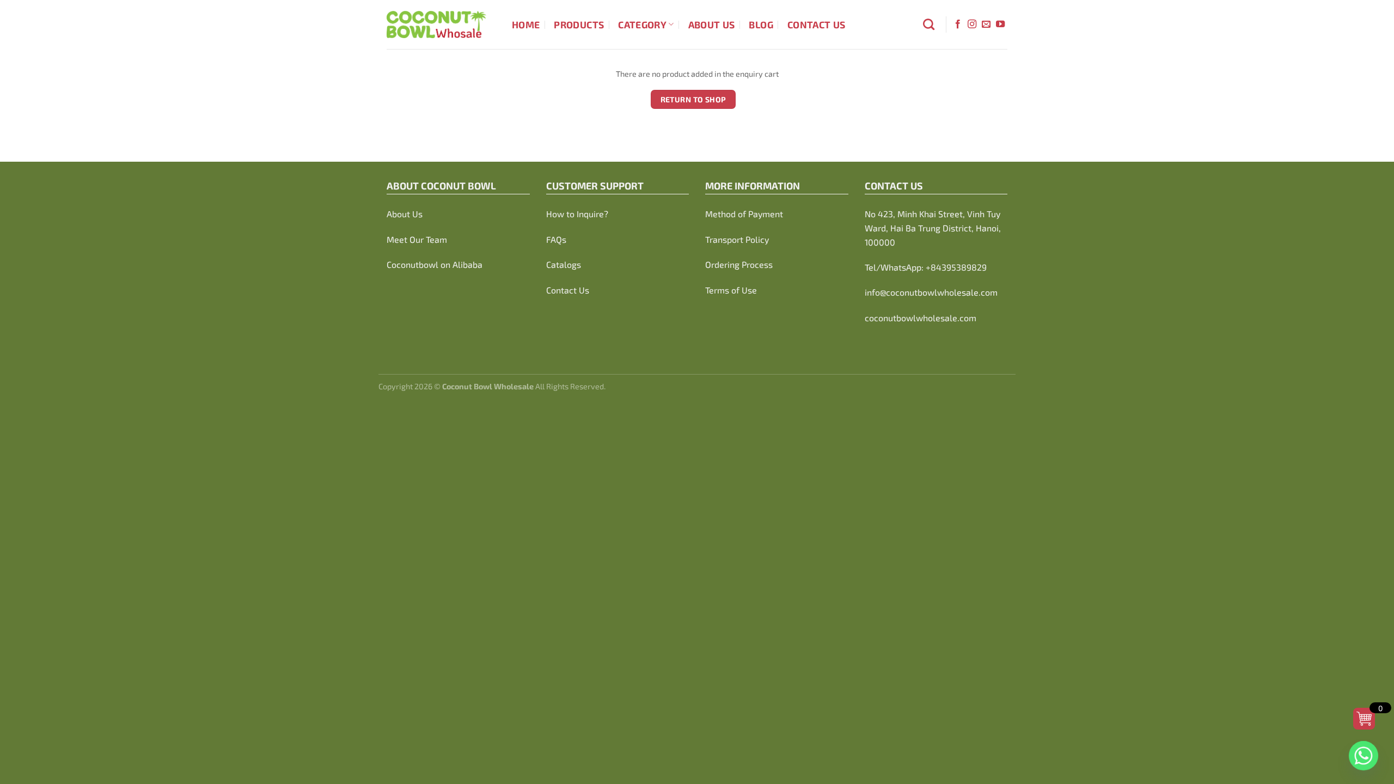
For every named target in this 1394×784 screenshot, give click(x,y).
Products (579, 24)
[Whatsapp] (1363, 755)
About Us (711, 24)
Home (526, 24)
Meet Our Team (417, 239)
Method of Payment (744, 214)
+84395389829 (956, 267)
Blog (761, 24)
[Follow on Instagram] (972, 24)
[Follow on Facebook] (957, 24)
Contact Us (816, 24)
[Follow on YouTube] (1000, 24)
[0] (1364, 719)
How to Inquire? (577, 214)
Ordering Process (739, 264)
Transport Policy (737, 239)
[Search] (928, 24)
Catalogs (563, 264)
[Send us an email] (986, 24)
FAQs (556, 239)
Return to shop (693, 99)
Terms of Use (731, 290)
